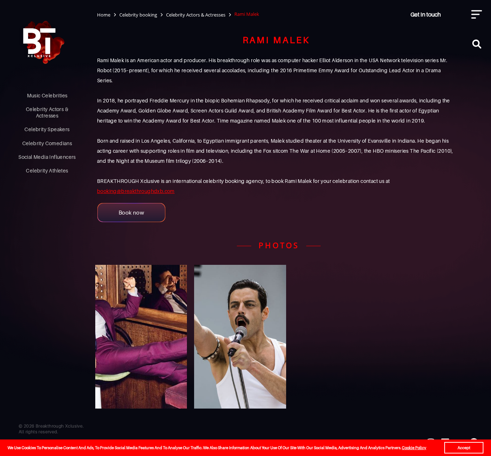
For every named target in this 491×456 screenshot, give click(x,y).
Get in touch (425, 14)
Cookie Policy (414, 447)
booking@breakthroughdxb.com (136, 191)
